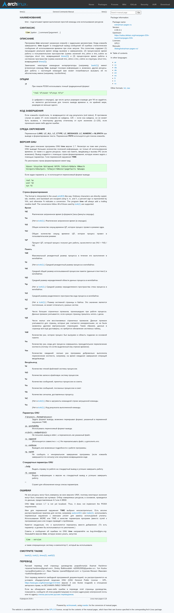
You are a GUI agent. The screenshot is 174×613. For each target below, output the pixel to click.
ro (115, 83)
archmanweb (71, 605)
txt (125, 88)
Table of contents (120, 53)
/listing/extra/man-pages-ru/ (126, 48)
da (115, 67)
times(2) (64, 56)
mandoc (85, 605)
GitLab (133, 4)
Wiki (124, 4)
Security (144, 4)
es (115, 75)
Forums (114, 4)
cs (115, 65)
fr (115, 78)
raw (128, 88)
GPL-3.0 (52, 610)
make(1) (90, 513)
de (115, 70)
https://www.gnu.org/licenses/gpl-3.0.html (42, 583)
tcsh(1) (78, 204)
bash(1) (94, 65)
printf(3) (61, 196)
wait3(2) (51, 555)
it (114, 81)
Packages (102, 4)
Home (91, 4)
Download (165, 4)
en (115, 73)
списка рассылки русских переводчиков (55, 594)
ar (115, 62)
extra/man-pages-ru (123, 25)
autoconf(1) (77, 513)
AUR (154, 4)
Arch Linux (15, 4)
